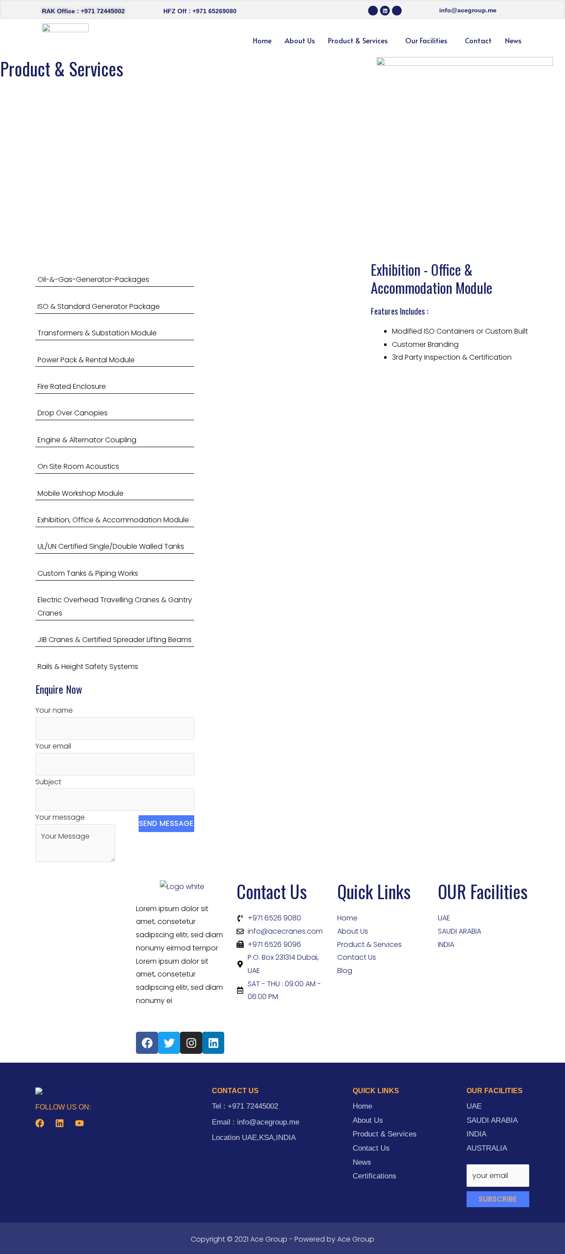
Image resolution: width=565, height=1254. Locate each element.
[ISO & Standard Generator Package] (114, 300)
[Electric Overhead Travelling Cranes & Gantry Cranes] (114, 600)
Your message (60, 817)
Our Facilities (426, 40)
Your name (54, 710)
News (513, 40)
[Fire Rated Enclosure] (114, 380)
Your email (53, 746)
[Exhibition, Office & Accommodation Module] (114, 513)
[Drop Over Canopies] (114, 407)
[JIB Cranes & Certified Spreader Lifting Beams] (114, 633)
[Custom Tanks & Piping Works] (114, 567)
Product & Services (358, 40)
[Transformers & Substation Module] (114, 327)
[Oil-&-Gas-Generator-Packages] (114, 273)
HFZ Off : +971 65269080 (200, 11)
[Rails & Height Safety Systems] (114, 660)
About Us (300, 40)
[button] (360, 40)
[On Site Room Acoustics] (114, 460)
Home (262, 40)
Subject (48, 782)
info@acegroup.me (468, 10)
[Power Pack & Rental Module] (114, 353)
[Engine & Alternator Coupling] (114, 433)
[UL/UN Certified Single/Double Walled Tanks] (114, 540)
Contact (478, 40)
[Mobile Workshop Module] (114, 487)
